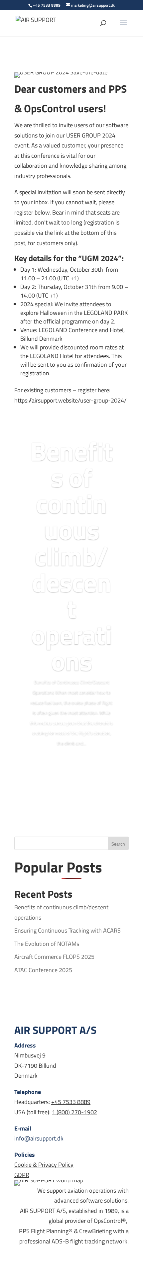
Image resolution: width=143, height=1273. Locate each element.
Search (118, 843)
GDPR (21, 1174)
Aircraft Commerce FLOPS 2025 (54, 956)
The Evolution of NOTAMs (46, 943)
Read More (71, 763)
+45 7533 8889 (70, 1101)
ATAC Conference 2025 (43, 969)
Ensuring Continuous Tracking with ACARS (67, 930)
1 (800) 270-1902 (74, 1112)
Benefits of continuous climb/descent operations (71, 556)
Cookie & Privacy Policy (43, 1164)
